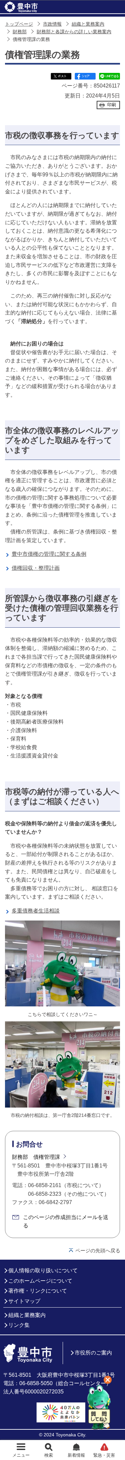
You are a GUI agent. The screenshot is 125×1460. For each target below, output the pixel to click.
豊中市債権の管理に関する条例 (49, 554)
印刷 (111, 104)
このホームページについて (40, 1281)
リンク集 (19, 1325)
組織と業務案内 (88, 24)
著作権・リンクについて (37, 1291)
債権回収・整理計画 (36, 568)
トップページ (19, 24)
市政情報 (52, 24)
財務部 (20, 31)
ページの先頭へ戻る (97, 1250)
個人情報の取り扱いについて (43, 1270)
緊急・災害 (104, 1455)
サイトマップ (24, 1301)
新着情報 (76, 1455)
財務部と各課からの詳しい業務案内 (74, 31)
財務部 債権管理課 (36, 1157)
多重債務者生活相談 (36, 911)
